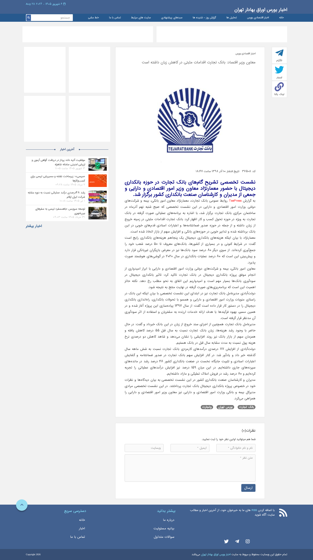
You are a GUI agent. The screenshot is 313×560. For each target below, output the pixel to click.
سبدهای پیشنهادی (171, 18)
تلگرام (279, 60)
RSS (254, 510)
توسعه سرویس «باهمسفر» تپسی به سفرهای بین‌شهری (60, 211)
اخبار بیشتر (34, 226)
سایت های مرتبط (141, 18)
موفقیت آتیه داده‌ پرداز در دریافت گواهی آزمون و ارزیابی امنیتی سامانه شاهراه (58, 162)
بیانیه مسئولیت (164, 528)
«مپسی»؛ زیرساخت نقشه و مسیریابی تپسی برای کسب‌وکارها (57, 178)
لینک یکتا (279, 94)
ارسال (248, 488)
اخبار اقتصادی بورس (258, 18)
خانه (281, 18)
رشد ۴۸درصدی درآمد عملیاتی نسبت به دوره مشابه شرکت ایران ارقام (56, 194)
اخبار (82, 528)
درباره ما (168, 520)
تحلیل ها (231, 18)
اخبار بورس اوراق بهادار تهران (260, 10)
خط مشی (93, 18)
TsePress (235, 201)
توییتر (279, 77)
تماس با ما (115, 18)
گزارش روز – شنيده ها (204, 18)
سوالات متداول (164, 537)
